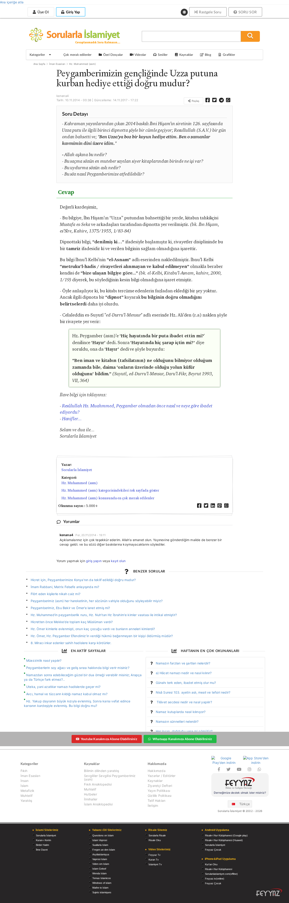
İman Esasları (57, 64)
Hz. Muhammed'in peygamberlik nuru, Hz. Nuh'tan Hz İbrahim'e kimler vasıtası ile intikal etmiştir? (104, 615)
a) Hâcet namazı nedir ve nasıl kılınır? (184, 673)
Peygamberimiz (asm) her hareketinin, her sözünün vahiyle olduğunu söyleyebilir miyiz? (97, 601)
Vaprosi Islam (99, 859)
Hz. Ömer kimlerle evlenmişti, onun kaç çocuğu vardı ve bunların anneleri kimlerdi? (93, 629)
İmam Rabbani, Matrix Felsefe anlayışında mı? (65, 587)
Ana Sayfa (39, 64)
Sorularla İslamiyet (76, 470)
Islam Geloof (99, 868)
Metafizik (28, 791)
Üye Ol (42, 12)
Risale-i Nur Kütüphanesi (218, 869)
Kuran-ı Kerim (43, 840)
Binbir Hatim (42, 845)
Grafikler (229, 54)
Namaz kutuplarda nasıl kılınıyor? (181, 712)
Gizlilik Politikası (159, 795)
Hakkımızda (156, 771)
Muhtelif (27, 795)
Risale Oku (155, 840)
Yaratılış (26, 800)
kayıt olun (118, 561)
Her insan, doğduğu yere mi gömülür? (184, 731)
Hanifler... (72, 418)
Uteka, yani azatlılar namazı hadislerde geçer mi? (63, 687)
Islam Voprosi (99, 840)
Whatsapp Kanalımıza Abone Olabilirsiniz (182, 739)
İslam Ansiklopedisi (98, 804)
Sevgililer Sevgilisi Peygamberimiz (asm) (109, 777)
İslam (24, 786)
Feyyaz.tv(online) (214, 878)
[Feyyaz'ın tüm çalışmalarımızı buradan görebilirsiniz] (269, 892)
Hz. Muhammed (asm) (82, 64)
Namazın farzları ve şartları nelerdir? (183, 663)
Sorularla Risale (157, 835)
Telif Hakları (156, 800)
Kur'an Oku (211, 864)
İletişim (153, 805)
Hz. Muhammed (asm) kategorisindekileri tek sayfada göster (110, 490)
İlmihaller (90, 799)
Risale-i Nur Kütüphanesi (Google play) (226, 835)
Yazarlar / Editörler (162, 776)
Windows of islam (101, 883)
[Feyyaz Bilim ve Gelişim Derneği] (240, 783)
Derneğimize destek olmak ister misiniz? (240, 792)
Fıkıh (24, 771)
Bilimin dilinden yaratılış (101, 771)
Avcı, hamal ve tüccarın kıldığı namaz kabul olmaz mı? (66, 694)
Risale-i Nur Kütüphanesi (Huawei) (224, 840)
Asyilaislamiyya (100, 854)
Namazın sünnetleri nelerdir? (177, 721)
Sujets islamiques (101, 892)
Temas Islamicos (101, 878)
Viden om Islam (100, 864)
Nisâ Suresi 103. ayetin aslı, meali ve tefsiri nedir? (193, 692)
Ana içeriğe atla (11, 2)
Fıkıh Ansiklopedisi (98, 784)
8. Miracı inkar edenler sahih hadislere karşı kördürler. (71, 643)
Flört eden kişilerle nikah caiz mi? (55, 594)
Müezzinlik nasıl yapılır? (44, 660)
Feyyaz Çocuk (213, 849)
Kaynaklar (155, 781)
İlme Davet (42, 849)
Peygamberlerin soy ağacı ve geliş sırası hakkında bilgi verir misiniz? (77, 668)
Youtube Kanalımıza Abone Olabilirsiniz (109, 739)
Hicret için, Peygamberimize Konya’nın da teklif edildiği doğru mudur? (83, 580)
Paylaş (195, 101)
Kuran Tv (154, 859)
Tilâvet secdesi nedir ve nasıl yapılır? (184, 702)
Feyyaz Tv (155, 855)
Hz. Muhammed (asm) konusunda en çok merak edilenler (107, 498)
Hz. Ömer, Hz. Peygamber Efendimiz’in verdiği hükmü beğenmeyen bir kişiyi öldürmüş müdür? (102, 636)
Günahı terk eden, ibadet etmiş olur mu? (186, 683)
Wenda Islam (99, 873)
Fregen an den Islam (103, 849)
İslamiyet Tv (155, 864)
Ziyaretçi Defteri (160, 786)
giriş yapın (94, 561)
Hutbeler (90, 794)
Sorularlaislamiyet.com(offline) (221, 874)
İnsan (25, 781)
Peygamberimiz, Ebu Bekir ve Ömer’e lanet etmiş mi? (70, 608)
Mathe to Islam (100, 887)
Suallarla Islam (100, 845)
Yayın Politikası (159, 791)
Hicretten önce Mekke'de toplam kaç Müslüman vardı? (72, 622)
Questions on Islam (103, 835)
